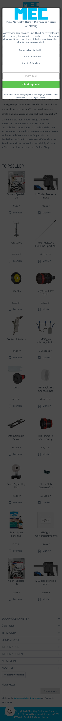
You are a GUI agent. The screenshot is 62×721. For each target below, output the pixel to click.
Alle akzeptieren (31, 84)
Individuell (31, 75)
